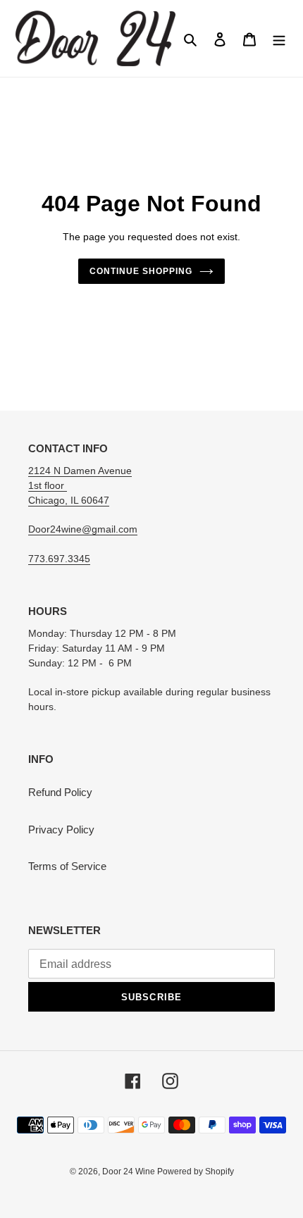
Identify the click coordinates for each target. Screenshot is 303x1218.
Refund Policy (60, 792)
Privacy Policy (61, 829)
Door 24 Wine (129, 1171)
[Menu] (279, 38)
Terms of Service (67, 866)
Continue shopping (140, 271)
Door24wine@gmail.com (82, 529)
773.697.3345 (59, 558)
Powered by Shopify (195, 1171)
